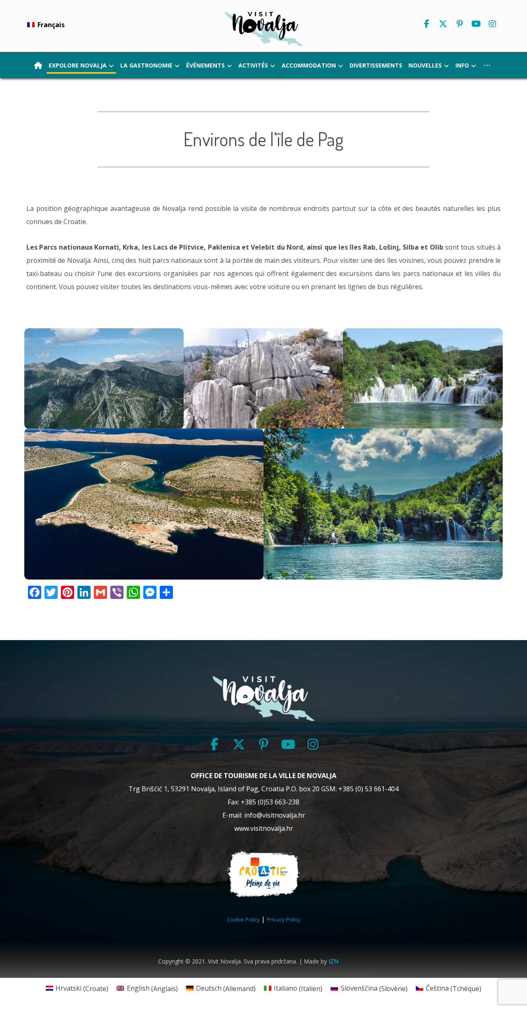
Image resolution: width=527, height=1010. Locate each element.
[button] (426, 24)
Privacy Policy (284, 919)
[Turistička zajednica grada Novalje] (263, 28)
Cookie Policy (243, 919)
